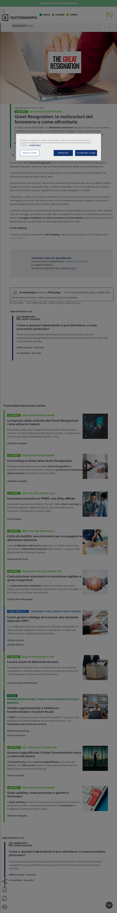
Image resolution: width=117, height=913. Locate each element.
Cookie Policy (35, 145)
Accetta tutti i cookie (86, 153)
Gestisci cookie (30, 153)
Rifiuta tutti (63, 153)
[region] (58, 147)
